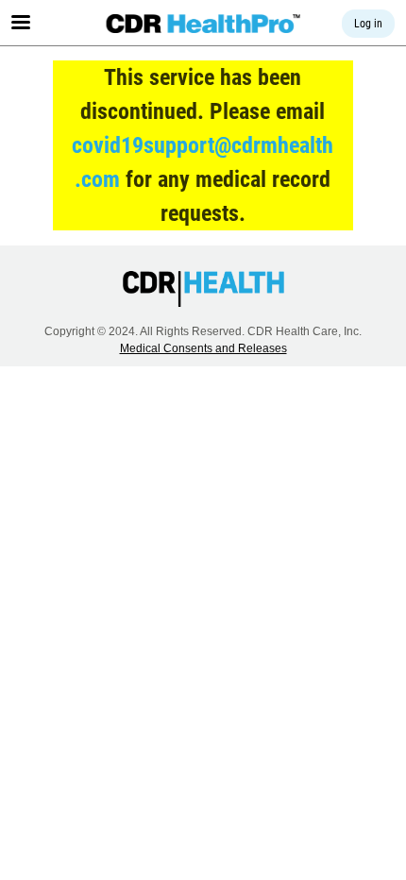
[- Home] (203, 23)
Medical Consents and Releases (203, 348)
